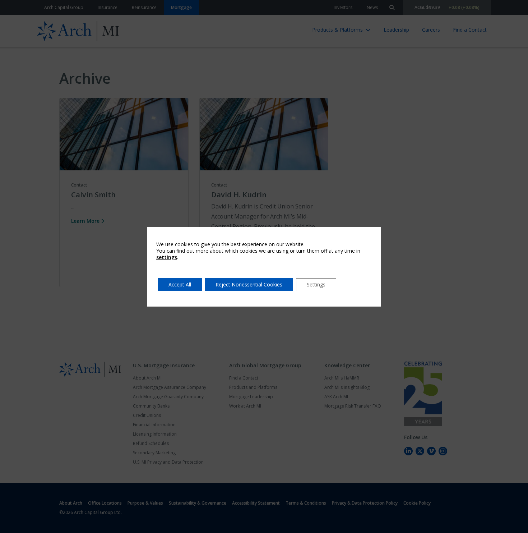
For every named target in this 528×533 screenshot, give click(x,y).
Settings (316, 284)
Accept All (179, 284)
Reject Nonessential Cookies (249, 284)
